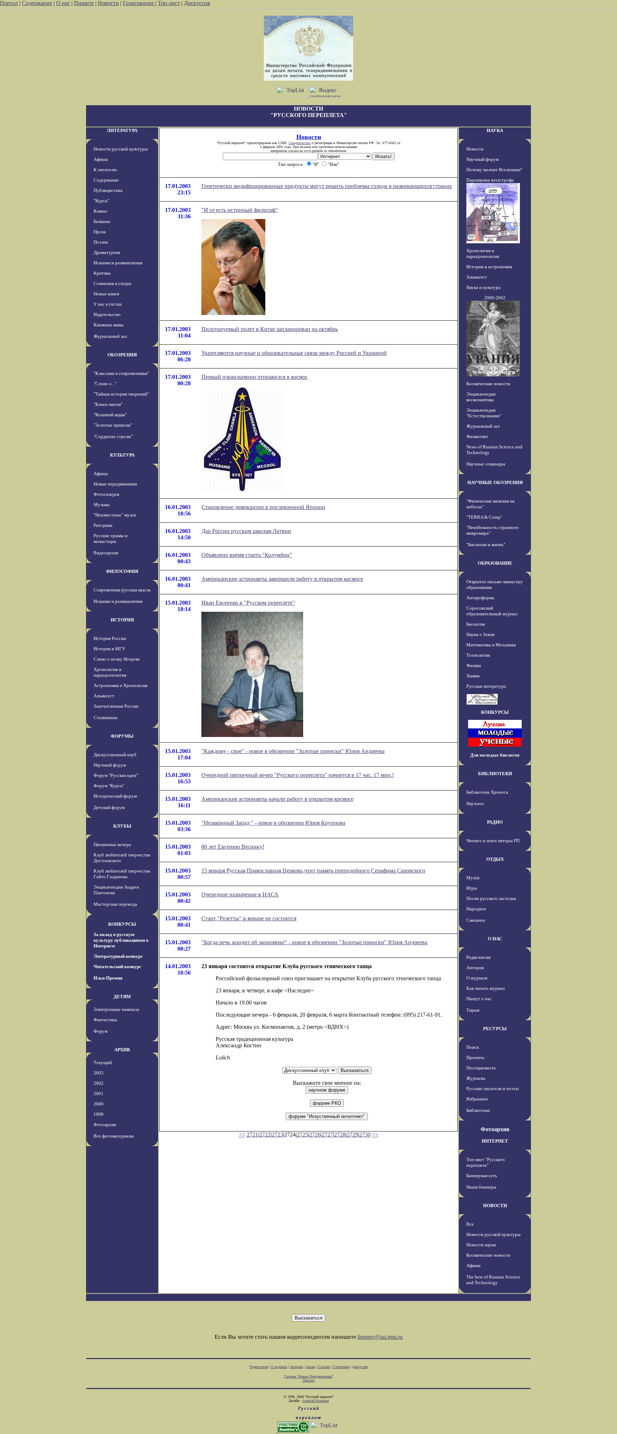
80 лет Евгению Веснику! (232, 847)
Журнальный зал (110, 336)
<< (242, 1135)
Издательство (107, 314)
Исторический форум (115, 796)
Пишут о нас (479, 998)
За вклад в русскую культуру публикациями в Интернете (121, 940)
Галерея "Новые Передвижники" (308, 1376)
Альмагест (104, 695)
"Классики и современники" (121, 373)
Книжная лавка (109, 324)
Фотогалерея (106, 494)
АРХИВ (122, 1049)
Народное (476, 908)
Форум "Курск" (109, 785)
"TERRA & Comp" (484, 517)
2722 (265, 1135)
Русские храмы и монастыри (110, 538)
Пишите (84, 3)
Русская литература (486, 686)
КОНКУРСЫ (122, 924)
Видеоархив (106, 552)
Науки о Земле (480, 634)
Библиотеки (478, 1110)
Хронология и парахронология (110, 672)
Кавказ (100, 211)
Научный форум (110, 765)
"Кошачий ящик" (110, 414)
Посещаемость (481, 1068)
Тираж (473, 1010)
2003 (99, 1073)
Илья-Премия (108, 978)
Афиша (101, 159)
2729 (352, 1135)
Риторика (103, 525)
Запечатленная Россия (116, 706)
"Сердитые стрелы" (113, 436)
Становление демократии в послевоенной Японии (263, 507)
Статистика (341, 1367)
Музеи (473, 877)
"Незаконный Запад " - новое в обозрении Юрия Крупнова (273, 823)
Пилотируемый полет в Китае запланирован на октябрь (269, 329)
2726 (315, 1135)
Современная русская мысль (122, 590)
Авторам (475, 967)
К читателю (105, 169)
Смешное (475, 920)
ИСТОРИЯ (122, 619)
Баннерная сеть (481, 1175)
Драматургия (107, 252)
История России (110, 638)
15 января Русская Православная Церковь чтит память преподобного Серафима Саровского (313, 871)
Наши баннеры (481, 1187)
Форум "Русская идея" (116, 775)
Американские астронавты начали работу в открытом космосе (277, 799)
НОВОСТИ (495, 1205)
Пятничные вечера (112, 844)
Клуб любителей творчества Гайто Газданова (122, 873)
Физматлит (477, 436)
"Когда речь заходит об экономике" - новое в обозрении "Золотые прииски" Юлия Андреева (314, 942)
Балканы (102, 221)
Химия (473, 675)
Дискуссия (197, 3)
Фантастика (105, 1019)
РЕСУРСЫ (495, 1028)
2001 (99, 1093)
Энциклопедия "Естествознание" (484, 412)
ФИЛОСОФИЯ (122, 571)
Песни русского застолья (491, 898)
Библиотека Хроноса (487, 792)
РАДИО (495, 822)
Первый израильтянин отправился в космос (254, 377)
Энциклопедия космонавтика (481, 396)
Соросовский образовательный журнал (491, 610)
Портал (9, 3)
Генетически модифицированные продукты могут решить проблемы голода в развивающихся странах (326, 186)
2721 (252, 1135)
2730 (365, 1135)
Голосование (139, 3)
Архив (310, 1367)
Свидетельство (300, 143)
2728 (340, 1135)
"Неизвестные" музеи (115, 515)
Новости (108, 3)
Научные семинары (485, 464)
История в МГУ (109, 648)
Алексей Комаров (315, 1401)
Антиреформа (480, 597)
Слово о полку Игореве (117, 659)
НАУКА (495, 130)
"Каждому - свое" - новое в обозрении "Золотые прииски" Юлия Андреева (293, 751)
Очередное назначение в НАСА (240, 894)
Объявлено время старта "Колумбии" (246, 555)
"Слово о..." (105, 383)
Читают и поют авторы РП (493, 840)
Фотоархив (105, 1124)
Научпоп (475, 803)
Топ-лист (169, 3)
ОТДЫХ (495, 859)
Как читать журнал (485, 988)
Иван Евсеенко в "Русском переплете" (248, 603)
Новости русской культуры (121, 149)
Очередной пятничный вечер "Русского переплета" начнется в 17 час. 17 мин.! (297, 775)
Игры (471, 888)
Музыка (102, 504)
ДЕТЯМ (122, 996)
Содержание (37, 3)
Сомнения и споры (112, 283)
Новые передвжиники (115, 484)
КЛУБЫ (122, 826)
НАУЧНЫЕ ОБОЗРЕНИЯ (495, 482)
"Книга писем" (108, 404)
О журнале (477, 978)
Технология (478, 655)
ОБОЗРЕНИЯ (122, 354)
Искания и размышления (118, 262)
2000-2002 (495, 297)
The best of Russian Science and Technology (493, 1279)
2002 (99, 1083)
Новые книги (106, 293)
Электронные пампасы (116, 1009)
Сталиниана (105, 717)
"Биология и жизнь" (485, 544)
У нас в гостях (108, 304)
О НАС (495, 938)
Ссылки (324, 1367)
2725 (302, 1135)
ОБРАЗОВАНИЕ (495, 563)
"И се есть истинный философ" (239, 210)
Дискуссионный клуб (115, 754)
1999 (99, 1114)
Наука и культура (483, 287)
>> (375, 1135)
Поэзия (101, 242)
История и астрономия (489, 266)
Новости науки (481, 1244)
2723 (277, 1135)
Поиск (472, 1047)
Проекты (475, 1057)
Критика (102, 273)
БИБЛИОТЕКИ (495, 773)
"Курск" (101, 200)
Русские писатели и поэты (492, 1088)
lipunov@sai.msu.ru (380, 1337)
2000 (99, 1104)
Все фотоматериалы (114, 1136)
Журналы (475, 1078)
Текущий (103, 1062)
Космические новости (488, 383)
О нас (63, 3)
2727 (327, 1135)
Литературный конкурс (118, 956)
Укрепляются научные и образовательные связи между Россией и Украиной (294, 353)
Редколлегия (478, 957)
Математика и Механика (491, 644)
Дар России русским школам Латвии (246, 531)
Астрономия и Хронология (120, 685)
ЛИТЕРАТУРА (122, 130)
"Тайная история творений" (121, 394)
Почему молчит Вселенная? (494, 169)
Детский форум (109, 807)
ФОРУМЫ (122, 736)
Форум (100, 1031)
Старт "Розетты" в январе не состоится (248, 918)
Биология (475, 624)
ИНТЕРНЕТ (495, 1141)
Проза (100, 231)
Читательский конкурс (117, 966)
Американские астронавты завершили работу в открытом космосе (282, 579)
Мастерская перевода (115, 904)
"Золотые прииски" (113, 425)
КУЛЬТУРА (122, 455)
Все (470, 1224)
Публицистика (108, 190)
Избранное (477, 1099)
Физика (473, 665)
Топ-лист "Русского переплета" (485, 1162)
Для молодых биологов (495, 755)
